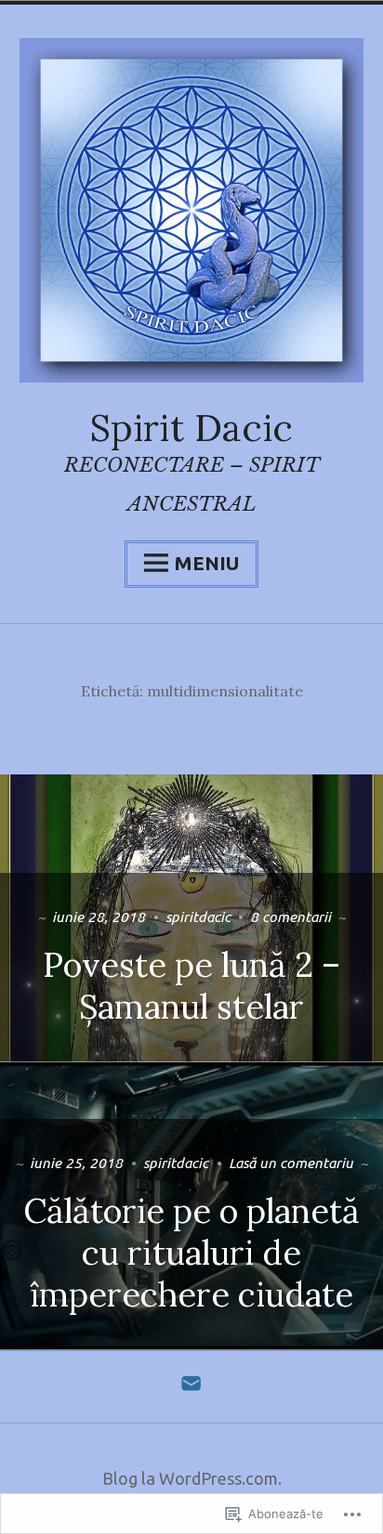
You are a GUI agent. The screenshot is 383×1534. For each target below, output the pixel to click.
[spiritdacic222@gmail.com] (191, 1387)
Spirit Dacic (191, 427)
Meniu (206, 563)
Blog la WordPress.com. (192, 1478)
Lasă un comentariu (291, 1162)
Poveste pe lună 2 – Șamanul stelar (191, 985)
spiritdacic (198, 916)
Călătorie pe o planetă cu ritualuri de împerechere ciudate (191, 1253)
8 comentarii (290, 916)
